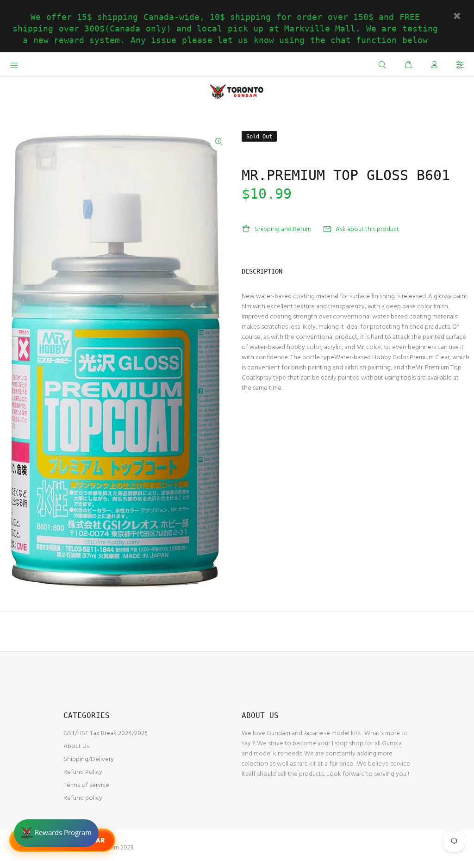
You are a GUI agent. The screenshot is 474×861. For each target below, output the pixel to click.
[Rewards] (56, 833)
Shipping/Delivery (88, 759)
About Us (76, 746)
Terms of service (86, 785)
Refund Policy (82, 772)
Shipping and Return (283, 229)
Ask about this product (367, 229)
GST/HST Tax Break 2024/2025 (105, 733)
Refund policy (82, 798)
